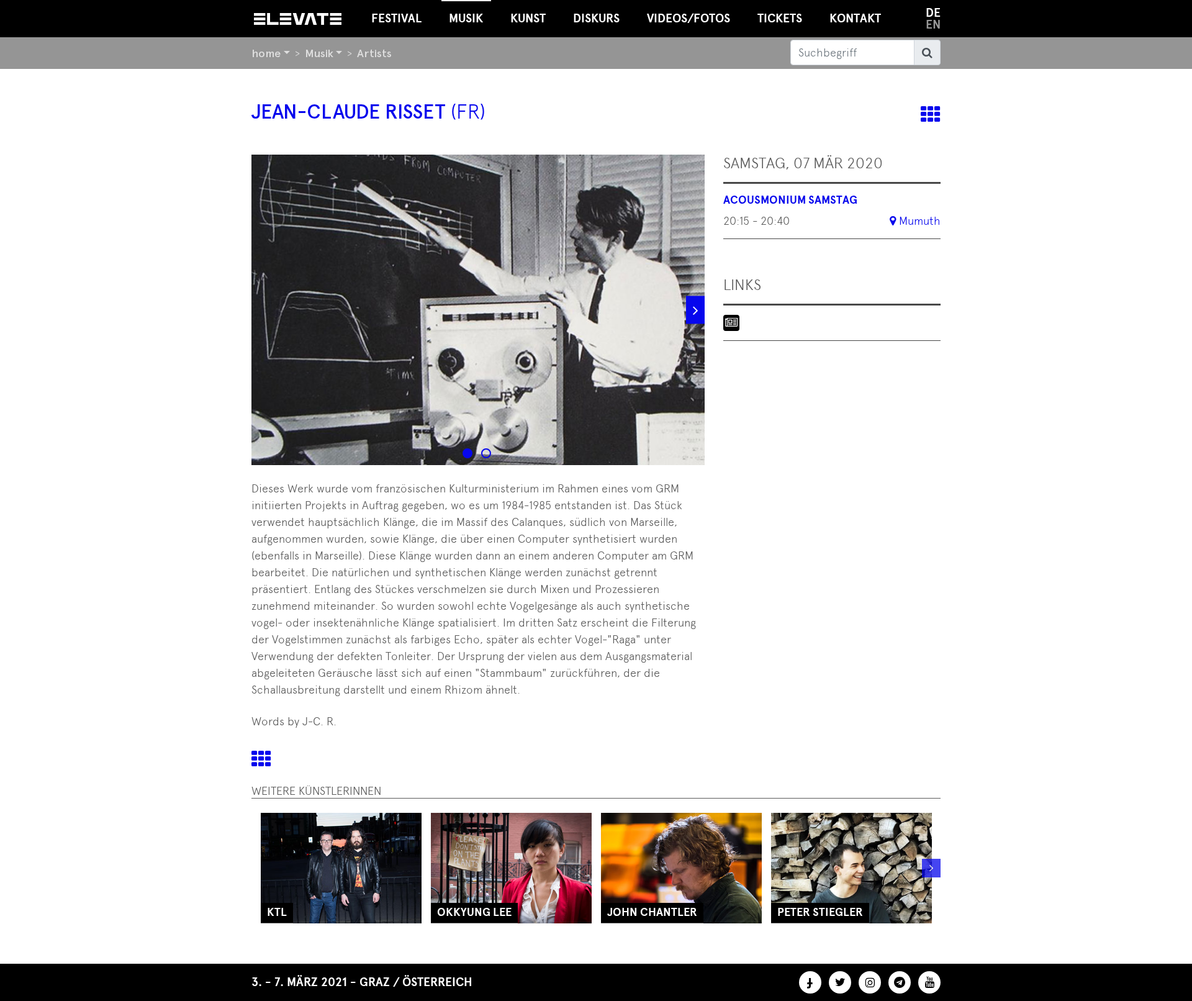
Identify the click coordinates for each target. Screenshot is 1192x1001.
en (933, 24)
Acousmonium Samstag (790, 200)
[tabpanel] (478, 310)
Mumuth (920, 220)
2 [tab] (487, 454)
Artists (374, 53)
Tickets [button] (779, 18)
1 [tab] (469, 454)
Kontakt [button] (855, 18)
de (933, 13)
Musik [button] (466, 18)
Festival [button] (396, 18)
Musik (319, 53)
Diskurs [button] (596, 18)
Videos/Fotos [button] (688, 18)
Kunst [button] (528, 18)
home (266, 53)
